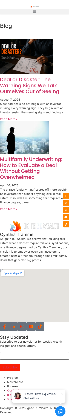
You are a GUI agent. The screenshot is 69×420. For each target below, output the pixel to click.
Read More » (9, 119)
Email (3, 350)
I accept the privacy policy (21, 362)
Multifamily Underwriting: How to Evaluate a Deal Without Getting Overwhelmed (31, 168)
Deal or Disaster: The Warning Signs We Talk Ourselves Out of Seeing (29, 85)
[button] (34, 12)
